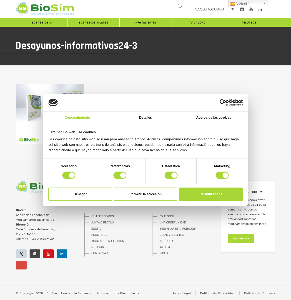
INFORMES (166, 247)
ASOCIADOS (99, 235)
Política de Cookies (259, 293)
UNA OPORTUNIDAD (173, 223)
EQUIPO (96, 229)
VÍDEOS (165, 253)
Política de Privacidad (217, 293)
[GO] (180, 7)
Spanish (242, 3)
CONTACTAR (99, 253)
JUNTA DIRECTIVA (102, 223)
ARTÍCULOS (167, 241)
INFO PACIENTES (145, 22)
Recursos (249, 22)
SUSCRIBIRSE (241, 238)
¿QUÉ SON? (167, 216)
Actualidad (197, 22)
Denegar (80, 194)
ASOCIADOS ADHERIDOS (107, 241)
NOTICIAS (97, 247)
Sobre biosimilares (93, 22)
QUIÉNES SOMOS (102, 216)
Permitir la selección (145, 194)
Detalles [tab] (145, 118)
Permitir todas (211, 194)
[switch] (119, 175)
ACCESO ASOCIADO (209, 9)
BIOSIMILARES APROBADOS (178, 229)
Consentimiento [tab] (77, 118)
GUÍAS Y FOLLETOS (172, 235)
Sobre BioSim (42, 22)
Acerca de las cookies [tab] (213, 118)
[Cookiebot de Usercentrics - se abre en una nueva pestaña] (223, 102)
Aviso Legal (182, 293)
